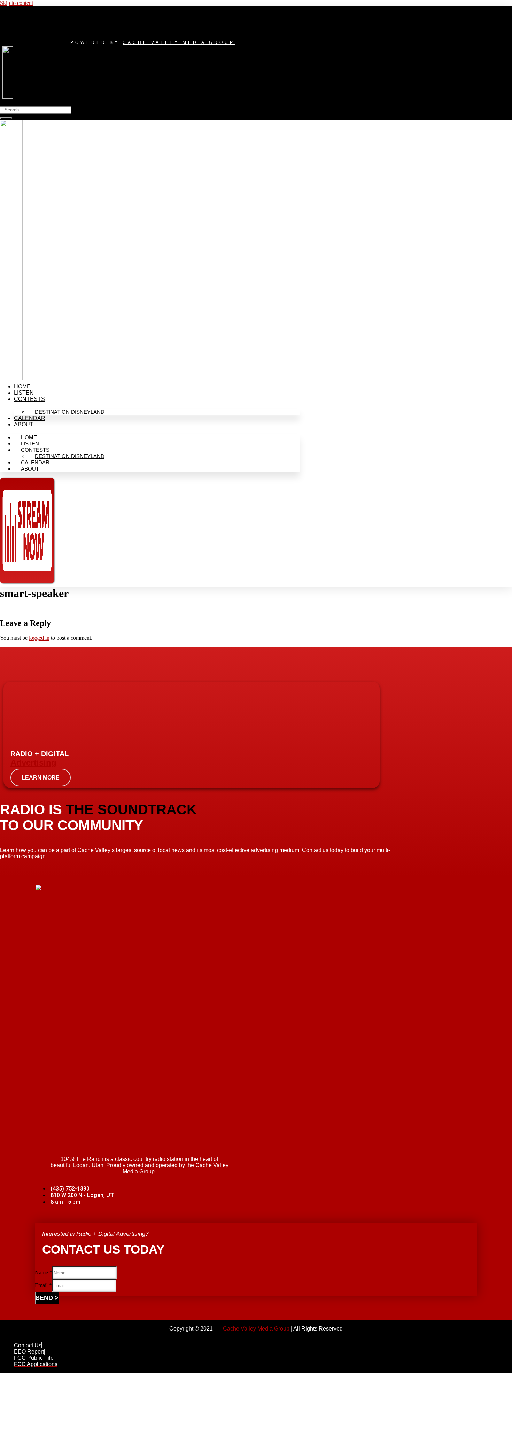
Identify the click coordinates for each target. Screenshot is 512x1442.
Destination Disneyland (69, 412)
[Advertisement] (198, 1390)
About (23, 424)
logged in (39, 638)
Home (22, 386)
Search (7, 103)
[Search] (6, 118)
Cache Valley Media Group (179, 42)
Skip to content (16, 3)
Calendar (29, 418)
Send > (47, 1297)
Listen (24, 393)
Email (43, 1285)
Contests (29, 399)
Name (43, 1273)
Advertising (33, 762)
